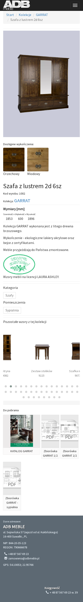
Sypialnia (12, 310)
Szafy (9, 295)
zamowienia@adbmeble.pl (23, 558)
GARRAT (42, 15)
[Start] (16, 5)
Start (10, 15)
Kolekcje (25, 15)
